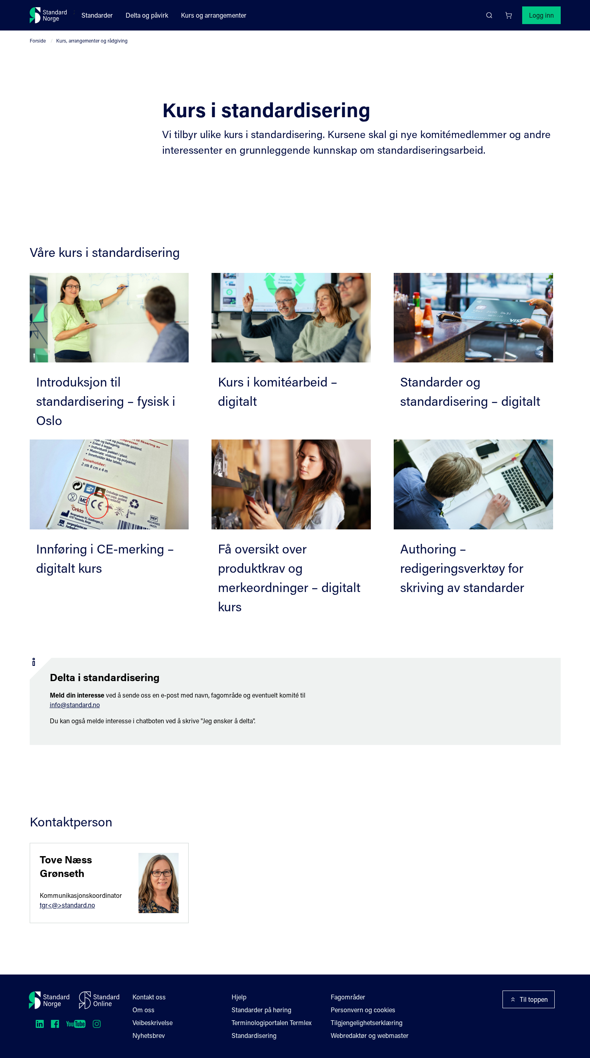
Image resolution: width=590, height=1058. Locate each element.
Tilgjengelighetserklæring (367, 1022)
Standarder (97, 15)
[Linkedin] (39, 1023)
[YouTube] (76, 1023)
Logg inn (541, 15)
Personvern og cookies (363, 1009)
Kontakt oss (149, 997)
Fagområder (348, 997)
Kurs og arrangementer (213, 15)
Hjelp (239, 997)
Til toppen (534, 999)
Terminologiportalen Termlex (271, 1022)
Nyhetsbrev (148, 1035)
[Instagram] (96, 1023)
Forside (38, 40)
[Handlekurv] (508, 15)
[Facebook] (55, 1023)
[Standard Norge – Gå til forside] (48, 15)
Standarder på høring (261, 1009)
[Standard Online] (99, 1000)
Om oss (143, 1009)
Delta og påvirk (147, 15)
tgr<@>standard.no (67, 905)
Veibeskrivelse (152, 1022)
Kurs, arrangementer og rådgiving (92, 40)
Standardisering (254, 1035)
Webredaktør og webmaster (370, 1035)
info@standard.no (75, 704)
